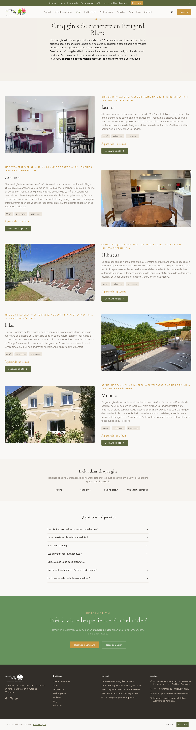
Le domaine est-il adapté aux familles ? (68, 578)
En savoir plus (39, 724)
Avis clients (58, 705)
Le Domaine (90, 12)
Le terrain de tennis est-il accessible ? (67, 537)
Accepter (182, 724)
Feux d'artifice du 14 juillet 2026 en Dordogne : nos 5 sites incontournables (119, 681)
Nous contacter (114, 645)
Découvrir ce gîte (113, 151)
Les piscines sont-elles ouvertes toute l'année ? (73, 529)
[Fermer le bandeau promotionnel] (189, 3)
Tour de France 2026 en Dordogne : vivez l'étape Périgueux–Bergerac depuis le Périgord (120, 693)
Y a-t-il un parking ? (58, 545)
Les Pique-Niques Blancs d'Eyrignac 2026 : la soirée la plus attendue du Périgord (121, 685)
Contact (148, 12)
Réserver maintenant (84, 645)
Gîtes (78, 12)
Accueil (47, 12)
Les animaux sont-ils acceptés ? (64, 553)
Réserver (136, 3)
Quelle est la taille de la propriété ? (66, 562)
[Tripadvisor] (16, 698)
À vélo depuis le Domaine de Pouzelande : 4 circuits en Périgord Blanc (122, 689)
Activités (121, 12)
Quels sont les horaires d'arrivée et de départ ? (72, 570)
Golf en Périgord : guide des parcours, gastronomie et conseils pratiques (119, 697)
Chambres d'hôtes (64, 12)
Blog (138, 12)
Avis (131, 12)
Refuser (169, 724)
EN (172, 12)
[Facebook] (6, 698)
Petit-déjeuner (106, 12)
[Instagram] (11, 698)
